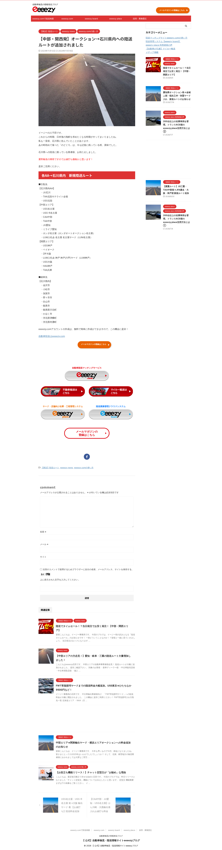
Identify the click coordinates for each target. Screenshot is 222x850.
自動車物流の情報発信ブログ (111, 836)
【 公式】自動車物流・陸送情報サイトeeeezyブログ (111, 840)
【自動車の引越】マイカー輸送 (160, 48)
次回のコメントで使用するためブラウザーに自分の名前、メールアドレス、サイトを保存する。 (88, 569)
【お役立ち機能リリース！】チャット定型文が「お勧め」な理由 (91, 772)
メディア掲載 (152, 52)
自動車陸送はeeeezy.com (52, 336)
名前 (43, 531)
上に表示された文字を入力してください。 (60, 579)
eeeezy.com (67, 18)
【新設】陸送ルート (50, 467)
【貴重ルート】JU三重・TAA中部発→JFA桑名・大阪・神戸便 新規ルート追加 (176, 189)
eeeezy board (91, 18)
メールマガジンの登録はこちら (172, 10)
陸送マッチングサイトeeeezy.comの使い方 (166, 37)
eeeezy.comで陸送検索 (43, 18)
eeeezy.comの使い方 (83, 467)
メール (44, 544)
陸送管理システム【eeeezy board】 (163, 41)
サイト (43, 556)
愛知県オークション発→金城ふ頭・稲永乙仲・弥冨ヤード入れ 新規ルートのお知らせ (177, 95)
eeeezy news (66, 467)
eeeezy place (115, 18)
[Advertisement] (87, 719)
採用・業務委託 (140, 18)
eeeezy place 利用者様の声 (159, 45)
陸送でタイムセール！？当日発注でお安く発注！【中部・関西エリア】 (177, 71)
